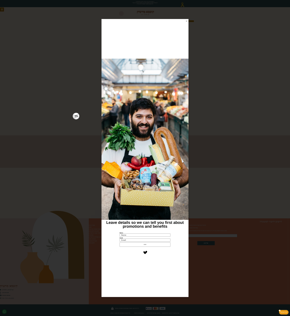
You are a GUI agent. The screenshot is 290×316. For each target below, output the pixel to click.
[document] (145, 158)
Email (121, 238)
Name (121, 233)
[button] (186, 21)
